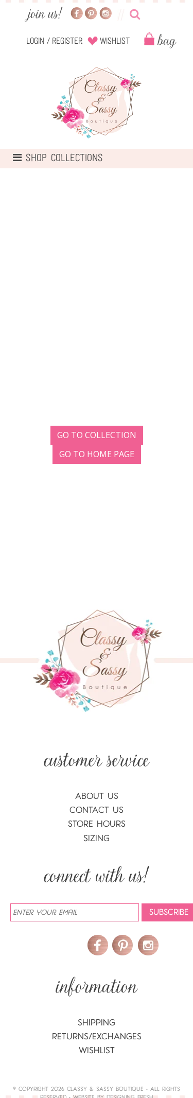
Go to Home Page (96, 454)
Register (67, 41)
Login (35, 41)
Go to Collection (96, 435)
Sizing (96, 838)
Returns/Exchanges (97, 1036)
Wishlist (115, 41)
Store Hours (97, 824)
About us (96, 796)
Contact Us (96, 810)
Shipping (96, 1022)
